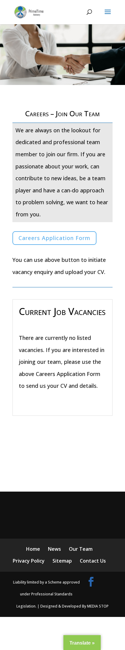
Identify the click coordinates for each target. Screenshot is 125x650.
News (54, 549)
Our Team (81, 549)
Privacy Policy (29, 560)
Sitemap (62, 560)
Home (33, 549)
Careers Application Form (54, 238)
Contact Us (93, 560)
